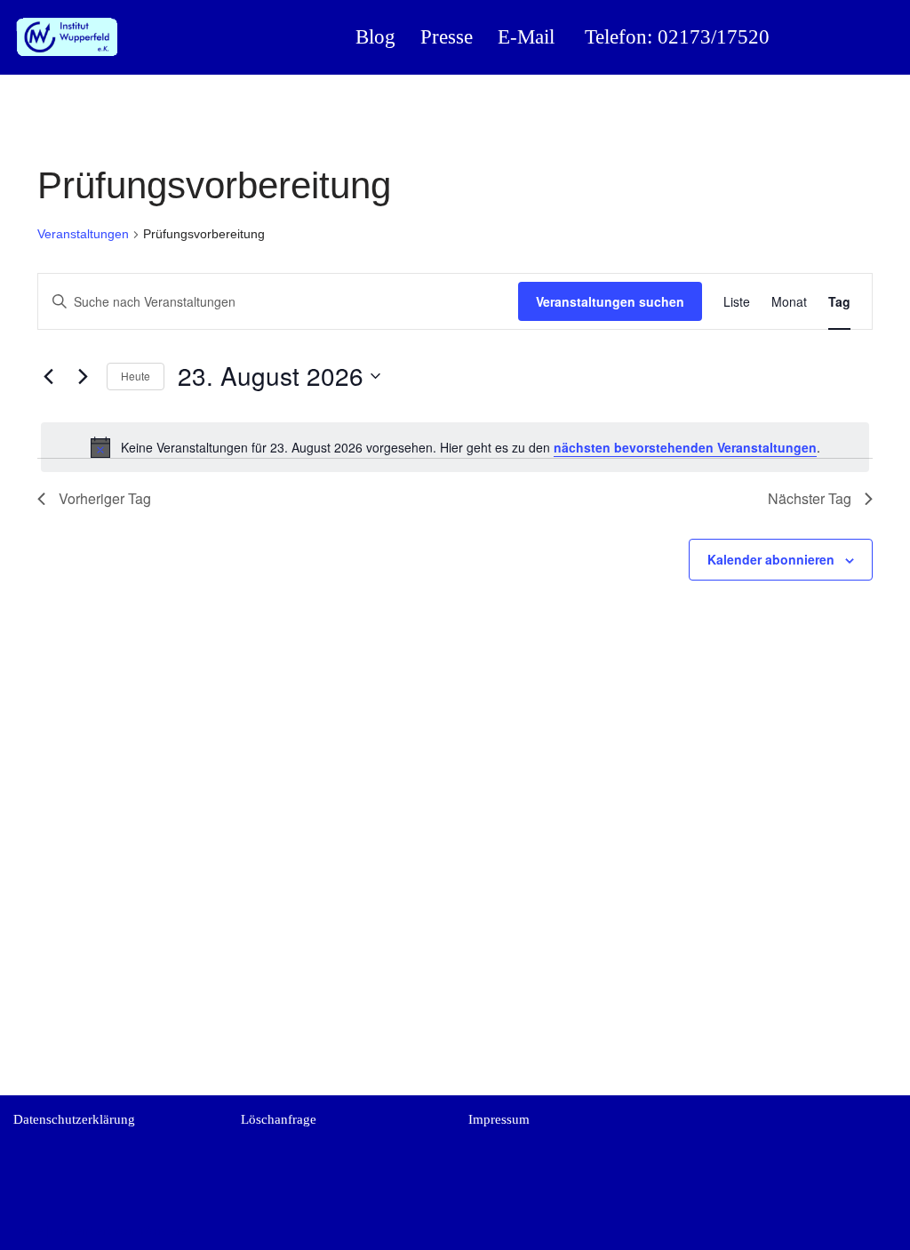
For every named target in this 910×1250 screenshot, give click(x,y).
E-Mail (526, 37)
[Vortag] (48, 376)
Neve (28, 1230)
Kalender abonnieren (770, 559)
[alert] (455, 447)
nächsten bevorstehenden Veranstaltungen (685, 447)
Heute (135, 375)
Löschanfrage (278, 1119)
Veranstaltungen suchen (610, 301)
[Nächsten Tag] (82, 376)
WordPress (168, 1230)
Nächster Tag (809, 498)
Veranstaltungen (83, 234)
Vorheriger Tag (105, 498)
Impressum (499, 1119)
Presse (446, 37)
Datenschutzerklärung (74, 1119)
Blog (375, 37)
